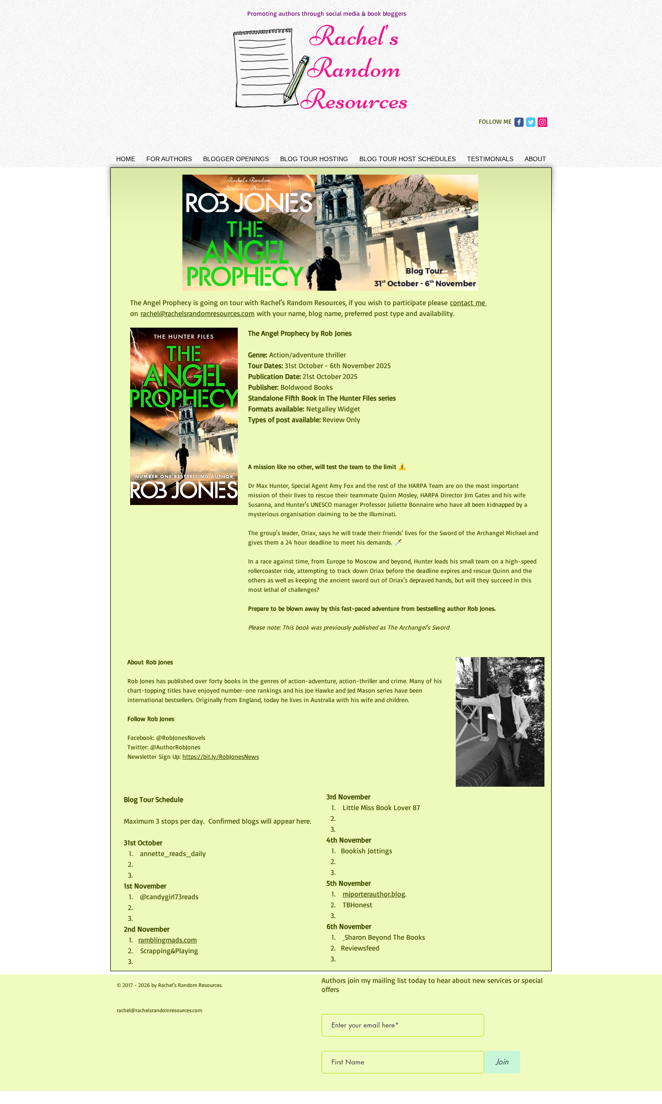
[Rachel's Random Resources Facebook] (519, 122)
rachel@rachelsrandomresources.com (159, 1010)
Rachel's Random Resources (354, 67)
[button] (169, 158)
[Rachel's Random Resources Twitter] (530, 122)
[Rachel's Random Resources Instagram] (542, 122)
